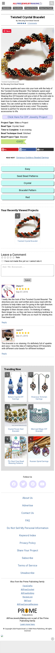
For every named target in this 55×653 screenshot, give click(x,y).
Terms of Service (27, 565)
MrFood (27, 600)
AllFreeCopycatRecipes (27, 604)
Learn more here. (27, 624)
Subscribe (27, 558)
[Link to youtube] (42, 484)
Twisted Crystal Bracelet (28, 241)
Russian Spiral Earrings (39, 461)
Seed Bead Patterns (27, 176)
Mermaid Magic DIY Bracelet (39, 430)
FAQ (27, 520)
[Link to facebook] (14, 484)
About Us (27, 497)
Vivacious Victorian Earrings (39, 398)
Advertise (27, 505)
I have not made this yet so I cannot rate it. (23, 261)
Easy (27, 168)
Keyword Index (27, 535)
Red (27, 197)
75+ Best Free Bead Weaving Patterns (16, 462)
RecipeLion (28, 597)
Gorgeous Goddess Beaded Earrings (32, 157)
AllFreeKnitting (27, 593)
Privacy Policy (28, 542)
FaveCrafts (27, 586)
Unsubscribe (27, 572)
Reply (4, 322)
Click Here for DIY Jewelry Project (27, 117)
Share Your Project (27, 550)
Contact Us (27, 512)
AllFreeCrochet (27, 589)
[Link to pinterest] (33, 484)
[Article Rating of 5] (21, 23)
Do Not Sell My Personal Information (27, 528)
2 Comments (32, 23)
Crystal (27, 183)
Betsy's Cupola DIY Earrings (15, 398)
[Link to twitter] (23, 484)
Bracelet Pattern (27, 190)
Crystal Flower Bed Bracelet (15, 430)
